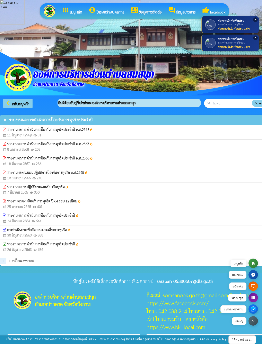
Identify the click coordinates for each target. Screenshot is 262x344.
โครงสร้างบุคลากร (106, 11)
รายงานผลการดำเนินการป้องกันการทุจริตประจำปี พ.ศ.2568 (50, 129)
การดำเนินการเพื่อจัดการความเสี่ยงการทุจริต (39, 229)
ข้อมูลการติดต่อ (146, 11)
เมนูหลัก (72, 11)
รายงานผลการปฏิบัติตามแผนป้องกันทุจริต (37, 186)
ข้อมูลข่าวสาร (182, 11)
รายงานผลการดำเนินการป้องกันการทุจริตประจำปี (43, 215)
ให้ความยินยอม (242, 339)
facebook (214, 11)
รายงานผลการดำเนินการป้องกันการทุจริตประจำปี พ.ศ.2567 (50, 143)
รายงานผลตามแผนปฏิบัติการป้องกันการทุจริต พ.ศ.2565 (47, 172)
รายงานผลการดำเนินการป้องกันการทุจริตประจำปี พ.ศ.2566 (50, 158)
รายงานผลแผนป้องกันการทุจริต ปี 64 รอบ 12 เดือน (44, 201)
